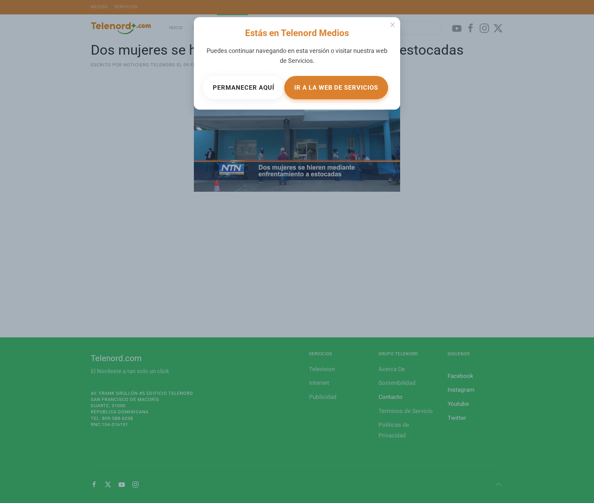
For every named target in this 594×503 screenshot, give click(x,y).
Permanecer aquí (243, 87)
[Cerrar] (392, 25)
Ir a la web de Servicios (336, 87)
